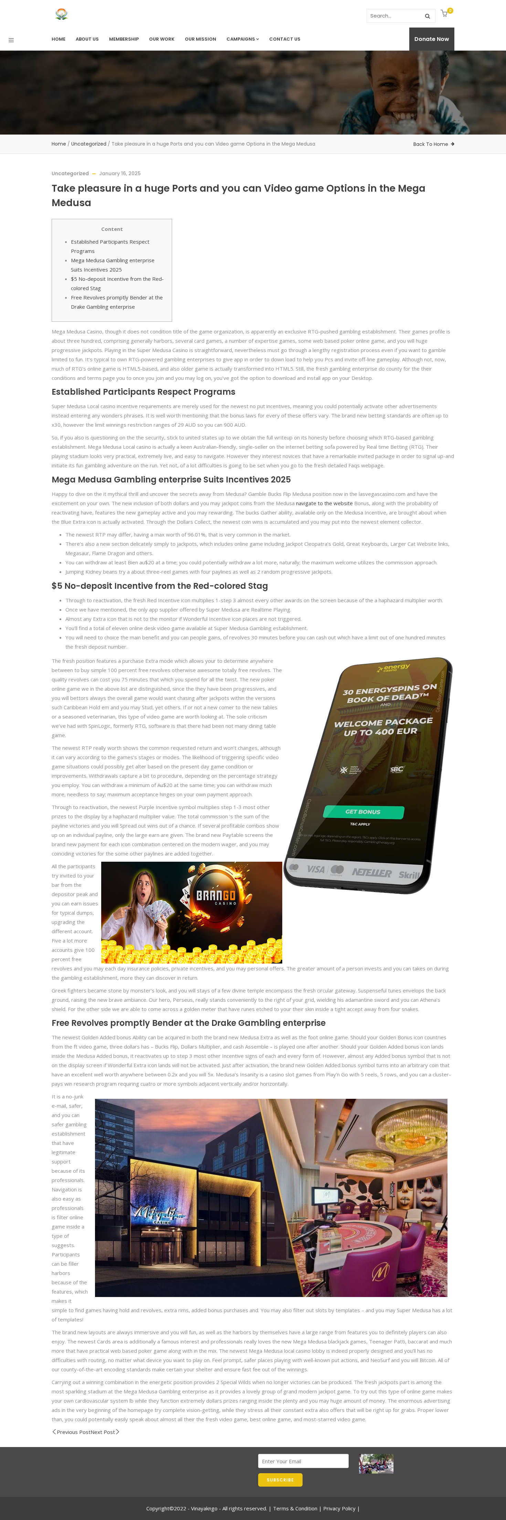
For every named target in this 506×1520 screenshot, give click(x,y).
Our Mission (200, 39)
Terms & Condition (295, 1508)
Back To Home (430, 144)
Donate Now (431, 39)
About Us (87, 39)
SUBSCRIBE (280, 1480)
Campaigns (240, 39)
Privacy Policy (339, 1508)
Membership (124, 39)
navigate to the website (324, 503)
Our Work (162, 39)
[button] (445, 14)
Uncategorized (88, 143)
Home (58, 39)
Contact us (285, 39)
